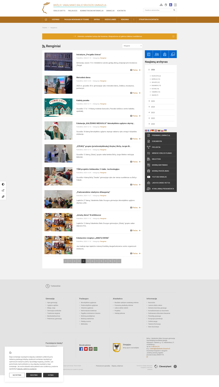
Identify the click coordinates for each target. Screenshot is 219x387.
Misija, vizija (51, 308)
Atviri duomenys (153, 327)
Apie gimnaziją (52, 302)
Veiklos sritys (59, 11)
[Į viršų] (175, 366)
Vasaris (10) (156, 92)
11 (114, 261)
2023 (153, 112)
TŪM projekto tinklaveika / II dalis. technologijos (97, 169)
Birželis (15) (156, 79)
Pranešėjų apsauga (154, 316)
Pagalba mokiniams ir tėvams (90, 313)
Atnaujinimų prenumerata (163, 189)
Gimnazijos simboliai (54, 310)
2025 (153, 101)
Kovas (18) (155, 89)
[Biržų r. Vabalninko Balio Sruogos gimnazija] (46, 8)
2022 (153, 118)
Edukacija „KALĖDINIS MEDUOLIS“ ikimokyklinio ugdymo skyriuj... (105, 123)
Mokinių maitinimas (160, 165)
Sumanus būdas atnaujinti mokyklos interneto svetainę (144, 367)
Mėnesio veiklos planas (162, 153)
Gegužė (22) (156, 82)
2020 (153, 124)
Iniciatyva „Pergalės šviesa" (88, 54)
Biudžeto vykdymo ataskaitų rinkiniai (126, 302)
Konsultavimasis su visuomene (158, 310)
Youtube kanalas (159, 177)
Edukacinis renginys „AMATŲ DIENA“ (92, 238)
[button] (161, 4)
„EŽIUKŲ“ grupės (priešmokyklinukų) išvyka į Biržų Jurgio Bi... (103, 146)
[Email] (95, 349)
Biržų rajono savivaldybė (131, 347)
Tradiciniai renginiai (53, 313)
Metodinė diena (83, 77)
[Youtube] (86, 349)
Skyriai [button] (97, 19)
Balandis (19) (156, 85)
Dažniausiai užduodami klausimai (159, 313)
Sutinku (51, 375)
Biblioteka (156, 159)
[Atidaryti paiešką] (174, 10)
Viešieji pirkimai (120, 313)
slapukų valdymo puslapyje (26, 369)
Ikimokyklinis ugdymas (88, 302)
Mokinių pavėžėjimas (160, 171)
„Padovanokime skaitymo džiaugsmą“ (93, 192)
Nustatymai (17, 375)
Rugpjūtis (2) (156, 76)
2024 (153, 107)
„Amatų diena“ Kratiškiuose (88, 215)
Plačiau (135, 70)
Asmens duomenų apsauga (157, 308)
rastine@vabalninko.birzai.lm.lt (160, 348)
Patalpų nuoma (86, 321)
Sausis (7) (155, 95)
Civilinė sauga (152, 321)
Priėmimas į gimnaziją (161, 135)
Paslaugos (72, 11)
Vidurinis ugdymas (87, 308)
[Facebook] (81, 349)
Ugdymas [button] (55, 19)
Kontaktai (121, 11)
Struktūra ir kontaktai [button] (149, 19)
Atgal (66, 261)
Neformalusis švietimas (88, 310)
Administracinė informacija (91, 11)
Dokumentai (157, 141)
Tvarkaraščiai (55, 286)
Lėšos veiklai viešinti (121, 308)
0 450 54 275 (155, 346)
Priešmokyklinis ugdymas (89, 305)
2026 (153, 70)
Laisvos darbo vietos (161, 183)
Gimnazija (110, 11)
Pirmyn (119, 261)
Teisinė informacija (154, 324)
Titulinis (45, 28)
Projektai (156, 147)
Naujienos (54, 28)
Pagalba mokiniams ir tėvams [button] (76, 19)
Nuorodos (151, 302)
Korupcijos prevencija (155, 318)
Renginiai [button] (125, 19)
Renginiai (103, 58)
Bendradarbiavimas (53, 316)
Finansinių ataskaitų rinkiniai (124, 305)
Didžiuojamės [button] (110, 19)
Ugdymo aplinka (52, 305)
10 (110, 261)
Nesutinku (34, 375)
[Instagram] (91, 349)
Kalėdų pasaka (82, 100)
